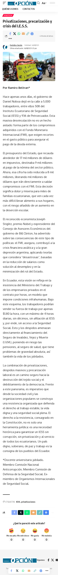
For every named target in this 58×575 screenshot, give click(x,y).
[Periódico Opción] (22, 2)
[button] (5, 2)
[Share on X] (14, 33)
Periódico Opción (16, 45)
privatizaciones (28, 502)
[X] (52, 560)
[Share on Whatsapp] (19, 33)
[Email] (23, 33)
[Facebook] (48, 560)
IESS (18, 502)
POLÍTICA (8, 15)
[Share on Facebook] (10, 33)
